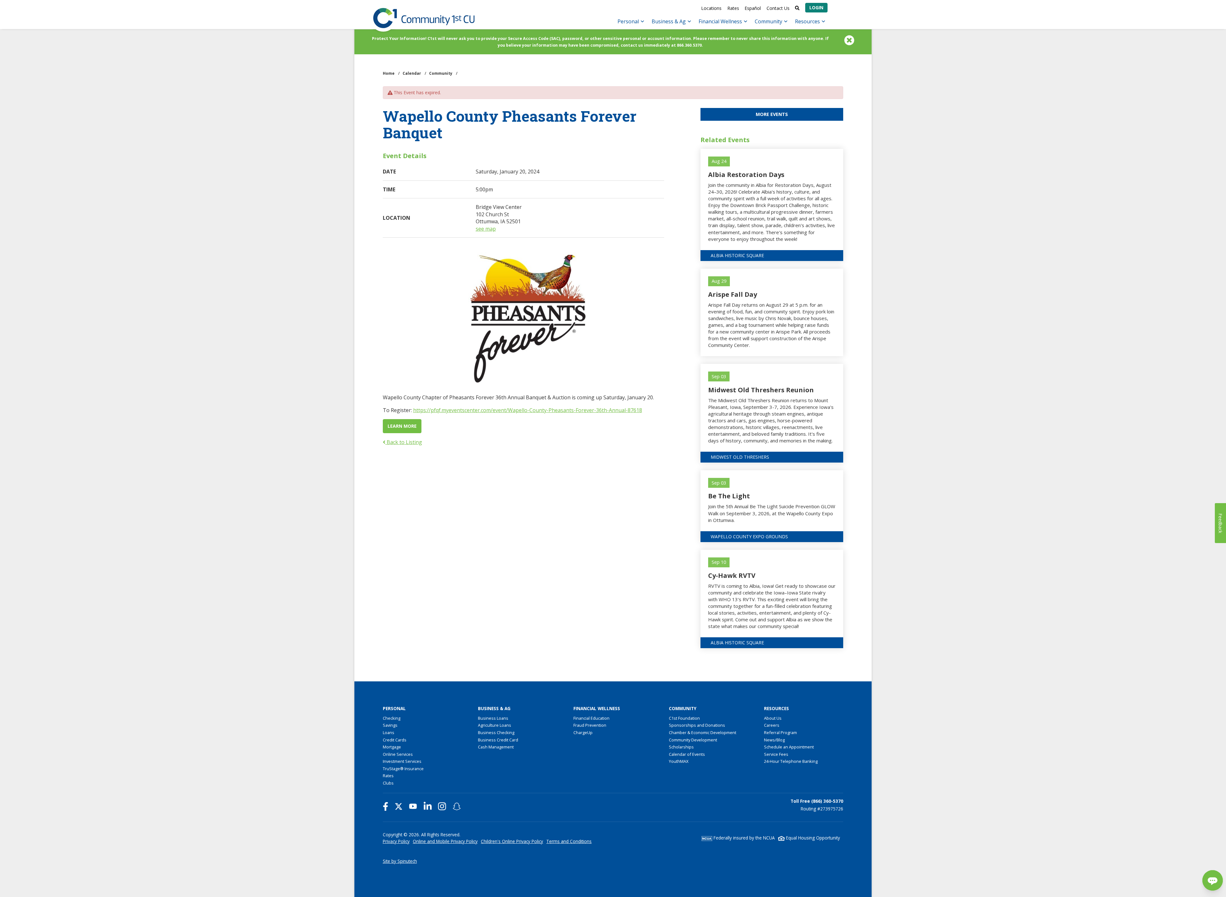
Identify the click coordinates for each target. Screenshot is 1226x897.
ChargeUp (583, 732)
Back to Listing (403, 442)
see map (486, 228)
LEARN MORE (402, 426)
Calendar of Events (687, 754)
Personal (628, 21)
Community (769, 21)
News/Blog (774, 740)
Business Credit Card (498, 740)
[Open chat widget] (1212, 880)
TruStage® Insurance (403, 768)
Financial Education (591, 718)
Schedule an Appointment (789, 747)
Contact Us (778, 8)
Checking (391, 718)
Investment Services (402, 761)
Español (753, 8)
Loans (388, 732)
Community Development (693, 740)
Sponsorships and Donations (697, 725)
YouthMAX (678, 761)
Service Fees (776, 754)
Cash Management (496, 747)
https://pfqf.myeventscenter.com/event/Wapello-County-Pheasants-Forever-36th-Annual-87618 (527, 410)
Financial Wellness (721, 21)
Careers (771, 725)
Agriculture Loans (494, 725)
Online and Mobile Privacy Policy (445, 841)
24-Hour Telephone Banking (791, 761)
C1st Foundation (684, 718)
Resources (808, 21)
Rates (733, 8)
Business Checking (496, 732)
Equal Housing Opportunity (812, 838)
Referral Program (780, 732)
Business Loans (493, 718)
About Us (773, 718)
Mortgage (392, 747)
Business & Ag (669, 21)
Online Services (398, 754)
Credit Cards (394, 740)
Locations (711, 8)
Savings (390, 725)
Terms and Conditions (569, 841)
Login (816, 7)
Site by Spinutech (400, 861)
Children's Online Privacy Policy (512, 841)
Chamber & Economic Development (702, 732)
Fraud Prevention (589, 725)
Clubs (388, 783)
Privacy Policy (396, 841)
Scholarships (681, 747)
